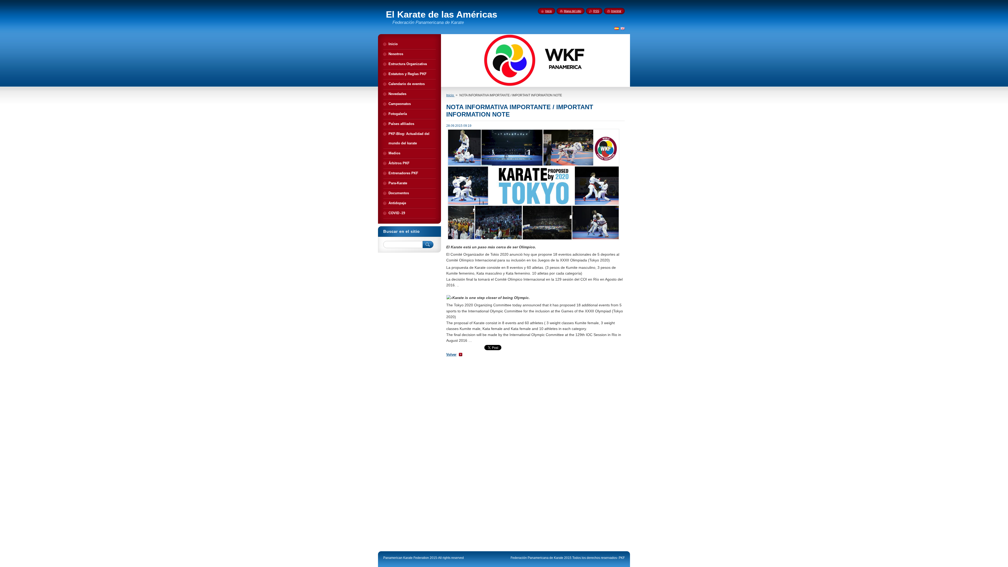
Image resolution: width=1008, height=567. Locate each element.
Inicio (450, 95)
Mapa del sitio (572, 11)
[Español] (617, 28)
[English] (623, 28)
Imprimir (616, 11)
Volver (451, 354)
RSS (596, 11)
